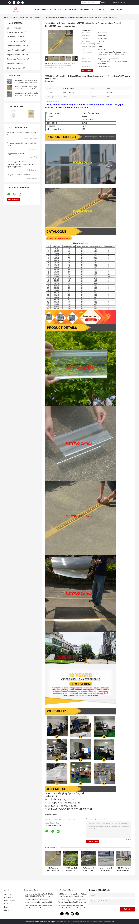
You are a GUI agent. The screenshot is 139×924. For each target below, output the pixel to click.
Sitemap (7, 910)
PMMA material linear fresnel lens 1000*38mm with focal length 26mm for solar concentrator (53, 869)
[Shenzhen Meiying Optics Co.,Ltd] (16, 9)
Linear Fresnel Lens (25, 17)
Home (37, 9)
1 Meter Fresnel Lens (15, 32)
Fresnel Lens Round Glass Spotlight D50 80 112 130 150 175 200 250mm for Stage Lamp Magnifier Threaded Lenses (39, 895)
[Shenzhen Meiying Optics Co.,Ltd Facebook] (10, 2)
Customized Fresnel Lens (16, 59)
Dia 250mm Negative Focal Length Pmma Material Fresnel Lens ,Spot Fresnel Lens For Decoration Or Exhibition (72, 901)
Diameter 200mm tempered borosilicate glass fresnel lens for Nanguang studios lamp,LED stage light (39, 907)
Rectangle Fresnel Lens (16, 46)
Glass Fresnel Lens (14, 68)
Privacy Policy (30, 921)
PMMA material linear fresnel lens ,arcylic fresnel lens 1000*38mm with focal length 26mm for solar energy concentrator (123, 869)
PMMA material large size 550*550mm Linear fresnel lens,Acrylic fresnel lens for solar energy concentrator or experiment (26, 82)
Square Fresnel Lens (15, 41)
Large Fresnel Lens (14, 28)
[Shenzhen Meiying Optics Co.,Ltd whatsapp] (15, 194)
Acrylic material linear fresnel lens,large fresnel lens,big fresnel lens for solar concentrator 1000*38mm (106, 869)
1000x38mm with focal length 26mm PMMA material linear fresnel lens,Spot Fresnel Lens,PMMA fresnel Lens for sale (60, 65)
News (112, 9)
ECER (112, 921)
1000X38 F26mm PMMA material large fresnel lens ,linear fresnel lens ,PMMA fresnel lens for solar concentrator (25, 89)
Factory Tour (70, 9)
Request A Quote (118, 2)
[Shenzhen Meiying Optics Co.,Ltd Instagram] (23, 2)
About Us (58, 9)
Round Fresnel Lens (14, 37)
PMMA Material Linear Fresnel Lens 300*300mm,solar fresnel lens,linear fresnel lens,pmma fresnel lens (88, 869)
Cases (119, 9)
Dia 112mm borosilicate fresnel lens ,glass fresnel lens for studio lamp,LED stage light (38, 901)
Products (46, 9)
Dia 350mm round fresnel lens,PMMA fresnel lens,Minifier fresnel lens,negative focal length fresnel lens (72, 907)
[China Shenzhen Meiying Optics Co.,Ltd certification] (13, 114)
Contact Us (102, 9)
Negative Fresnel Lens (15, 55)
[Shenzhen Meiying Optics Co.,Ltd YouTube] (18, 2)
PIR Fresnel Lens (13, 64)
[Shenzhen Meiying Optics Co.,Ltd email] (9, 194)
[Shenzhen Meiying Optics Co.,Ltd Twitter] (14, 2)
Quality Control (86, 9)
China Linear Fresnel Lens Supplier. (45, 921)
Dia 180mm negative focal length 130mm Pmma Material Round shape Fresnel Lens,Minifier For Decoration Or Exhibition (72, 895)
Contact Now (86, 70)
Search (103, 2)
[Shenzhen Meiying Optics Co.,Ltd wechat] (21, 194)
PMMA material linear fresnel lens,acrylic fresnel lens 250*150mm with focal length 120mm (26, 95)
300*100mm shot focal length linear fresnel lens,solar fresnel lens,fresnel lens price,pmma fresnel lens (70, 869)
